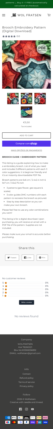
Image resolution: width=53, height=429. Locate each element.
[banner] (26, 15)
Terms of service (26, 382)
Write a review (26, 302)
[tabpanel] (26, 314)
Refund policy (26, 378)
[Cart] (49, 15)
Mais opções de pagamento (26, 150)
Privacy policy (26, 386)
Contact (27, 374)
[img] (21, 409)
